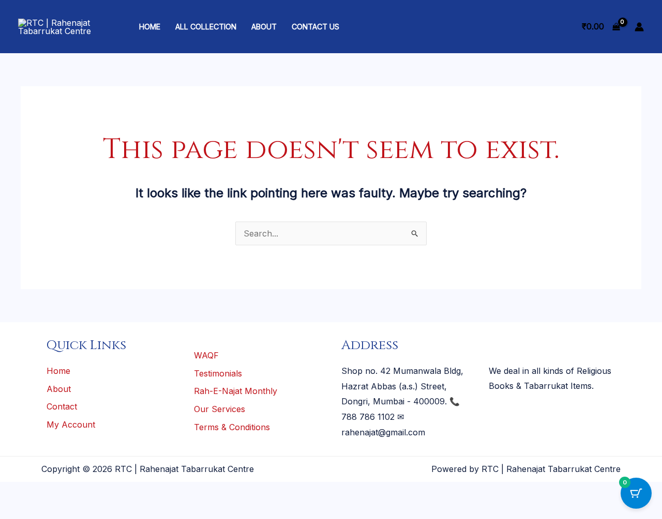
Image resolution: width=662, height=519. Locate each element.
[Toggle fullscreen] (46, 492)
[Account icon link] (639, 27)
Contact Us (315, 26)
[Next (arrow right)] (46, 510)
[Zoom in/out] (14, 492)
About (264, 26)
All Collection (205, 26)
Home (149, 26)
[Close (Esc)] (109, 492)
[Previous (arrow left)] (14, 510)
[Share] (77, 492)
